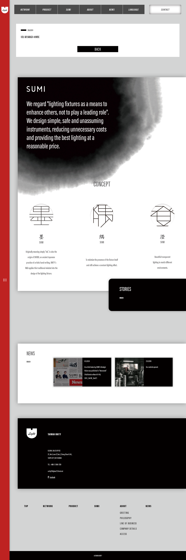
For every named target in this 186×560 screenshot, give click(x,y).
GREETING (124, 513)
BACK (98, 49)
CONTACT (165, 9)
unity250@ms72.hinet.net (55, 471)
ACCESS (123, 534)
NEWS (112, 9)
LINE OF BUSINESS (128, 523)
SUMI (68, 9)
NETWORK (25, 9)
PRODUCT (46, 9)
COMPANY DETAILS (128, 528)
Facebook (52, 477)
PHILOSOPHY (126, 518)
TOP (26, 506)
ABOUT (90, 9)
